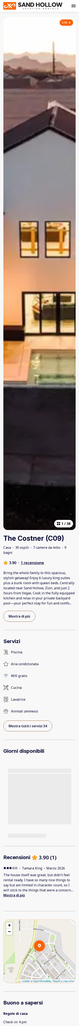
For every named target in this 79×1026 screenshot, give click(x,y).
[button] (44, 956)
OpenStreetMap (42, 981)
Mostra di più (14, 895)
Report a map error (63, 981)
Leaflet (25, 981)
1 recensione (32, 562)
